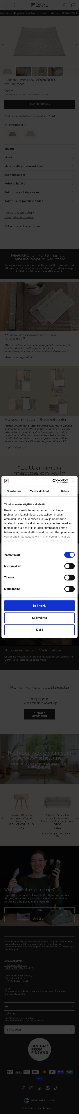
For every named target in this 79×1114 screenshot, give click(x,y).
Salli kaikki (39, 605)
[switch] (69, 566)
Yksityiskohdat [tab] (39, 491)
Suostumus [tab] (14, 491)
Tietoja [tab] (65, 491)
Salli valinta (39, 617)
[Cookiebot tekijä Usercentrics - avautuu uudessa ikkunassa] (52, 481)
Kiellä (39, 629)
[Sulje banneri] (73, 481)
